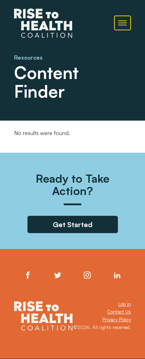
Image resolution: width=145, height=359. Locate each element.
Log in (124, 304)
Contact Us (119, 312)
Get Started (73, 224)
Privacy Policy (116, 319)
